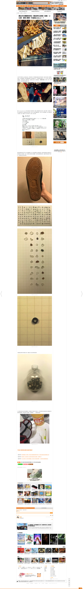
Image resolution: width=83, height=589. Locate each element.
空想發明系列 (59, 11)
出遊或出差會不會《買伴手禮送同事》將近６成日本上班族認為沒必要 (34, 563)
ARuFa (30, 568)
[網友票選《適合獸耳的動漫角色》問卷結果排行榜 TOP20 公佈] (58, 147)
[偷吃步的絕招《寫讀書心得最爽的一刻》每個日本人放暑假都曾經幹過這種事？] (59, 53)
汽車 (32, 567)
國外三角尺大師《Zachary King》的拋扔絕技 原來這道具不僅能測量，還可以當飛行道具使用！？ (21, 563)
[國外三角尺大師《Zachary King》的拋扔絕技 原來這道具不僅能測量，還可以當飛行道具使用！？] (59, 46)
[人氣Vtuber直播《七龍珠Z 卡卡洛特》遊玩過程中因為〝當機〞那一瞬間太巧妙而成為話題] (59, 39)
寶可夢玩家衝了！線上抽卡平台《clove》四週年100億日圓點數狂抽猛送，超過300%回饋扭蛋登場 (21, 553)
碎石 (35, 462)
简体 (61, 0)
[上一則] (1, 294)
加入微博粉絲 (53, 574)
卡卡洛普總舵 (53, 567)
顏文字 (19, 567)
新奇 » (19, 556)
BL (20, 567)
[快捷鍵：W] (69, 584)
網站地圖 (28, 583)
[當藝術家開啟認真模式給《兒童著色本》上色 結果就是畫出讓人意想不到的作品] (59, 49)
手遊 (31, 568)
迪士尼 (30, 567)
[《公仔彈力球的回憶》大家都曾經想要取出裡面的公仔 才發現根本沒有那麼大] (59, 42)
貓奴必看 (38, 567)
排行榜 (31, 0)
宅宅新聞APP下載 (28, 3)
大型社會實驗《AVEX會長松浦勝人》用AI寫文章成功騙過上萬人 (48, 563)
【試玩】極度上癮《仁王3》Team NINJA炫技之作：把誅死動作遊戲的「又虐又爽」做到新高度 (55, 553)
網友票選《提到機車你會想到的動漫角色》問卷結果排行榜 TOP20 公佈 (59, 139)
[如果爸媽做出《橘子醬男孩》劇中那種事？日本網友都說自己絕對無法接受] (59, 60)
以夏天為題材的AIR (47, 11)
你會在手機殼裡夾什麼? (23, 11)
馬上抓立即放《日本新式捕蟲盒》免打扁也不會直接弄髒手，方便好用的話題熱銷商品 (34, 458)
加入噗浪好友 (26, 3)
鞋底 (40, 462)
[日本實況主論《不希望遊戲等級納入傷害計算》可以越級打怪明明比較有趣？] (59, 113)
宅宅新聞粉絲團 (25, 3)
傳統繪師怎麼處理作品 (35, 11)
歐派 (34, 567)
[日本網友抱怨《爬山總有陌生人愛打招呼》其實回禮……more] (59, 123)
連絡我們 (46, 583)
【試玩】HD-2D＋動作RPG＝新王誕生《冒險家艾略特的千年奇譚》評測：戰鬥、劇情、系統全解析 (41, 553)
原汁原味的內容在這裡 (20, 71)
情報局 (29, 0)
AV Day (28, 568)
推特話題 (29, 462)
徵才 (39, 583)
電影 (27, 0)
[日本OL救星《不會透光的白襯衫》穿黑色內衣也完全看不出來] (59, 56)
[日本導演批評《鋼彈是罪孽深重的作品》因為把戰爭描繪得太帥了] (59, 31)
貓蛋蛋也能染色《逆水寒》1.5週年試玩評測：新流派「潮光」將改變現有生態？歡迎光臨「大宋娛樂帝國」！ (34, 553)
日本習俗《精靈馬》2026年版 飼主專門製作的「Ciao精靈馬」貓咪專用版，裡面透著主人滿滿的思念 (62, 563)
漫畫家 (22, 568)
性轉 (28, 567)
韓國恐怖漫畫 (34, 568)
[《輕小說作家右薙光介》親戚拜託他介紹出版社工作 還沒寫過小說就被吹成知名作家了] (59, 35)
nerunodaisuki (24, 467)
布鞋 (25, 462)
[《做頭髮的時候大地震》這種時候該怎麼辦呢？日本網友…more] (59, 101)
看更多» (64, 556)
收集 (27, 462)
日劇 (36, 568)
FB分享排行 (63, 25)
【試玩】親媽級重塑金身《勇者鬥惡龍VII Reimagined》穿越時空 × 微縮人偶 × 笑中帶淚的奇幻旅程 (62, 553)
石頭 (23, 462)
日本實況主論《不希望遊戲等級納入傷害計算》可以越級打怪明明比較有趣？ (60, 117)
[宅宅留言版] (69, 580)
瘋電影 (23, 567)
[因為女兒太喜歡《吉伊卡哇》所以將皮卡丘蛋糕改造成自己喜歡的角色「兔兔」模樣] (59, 28)
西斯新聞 (25, 0)
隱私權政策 (31, 583)
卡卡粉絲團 (59, 0)
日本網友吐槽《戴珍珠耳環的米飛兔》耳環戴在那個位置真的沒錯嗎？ (41, 563)
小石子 (33, 462)
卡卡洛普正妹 (53, 572)
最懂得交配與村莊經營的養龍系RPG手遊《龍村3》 (27, 553)
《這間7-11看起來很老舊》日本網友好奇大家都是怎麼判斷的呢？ (55, 563)
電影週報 (38, 568)
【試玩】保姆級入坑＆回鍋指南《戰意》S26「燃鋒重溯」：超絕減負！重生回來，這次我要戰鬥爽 (48, 553)
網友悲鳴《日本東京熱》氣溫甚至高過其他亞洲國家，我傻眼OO (31, 456)
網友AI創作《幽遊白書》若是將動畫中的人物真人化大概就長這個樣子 (60, 95)
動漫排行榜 (25, 568)
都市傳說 (36, 567)
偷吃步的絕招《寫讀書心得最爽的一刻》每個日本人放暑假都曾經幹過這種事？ (27, 563)
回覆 (52, 519)
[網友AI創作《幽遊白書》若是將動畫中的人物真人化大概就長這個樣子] (59, 91)
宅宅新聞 (22, 0)
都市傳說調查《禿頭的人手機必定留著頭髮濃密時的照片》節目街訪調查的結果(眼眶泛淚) (35, 454)
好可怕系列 (26, 567)
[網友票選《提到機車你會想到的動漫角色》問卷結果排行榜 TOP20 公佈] (59, 135)
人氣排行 (57, 25)
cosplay (20, 568)
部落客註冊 (36, 583)
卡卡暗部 (43, 583)
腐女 (21, 567)
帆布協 (37, 462)
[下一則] (81, 294)
